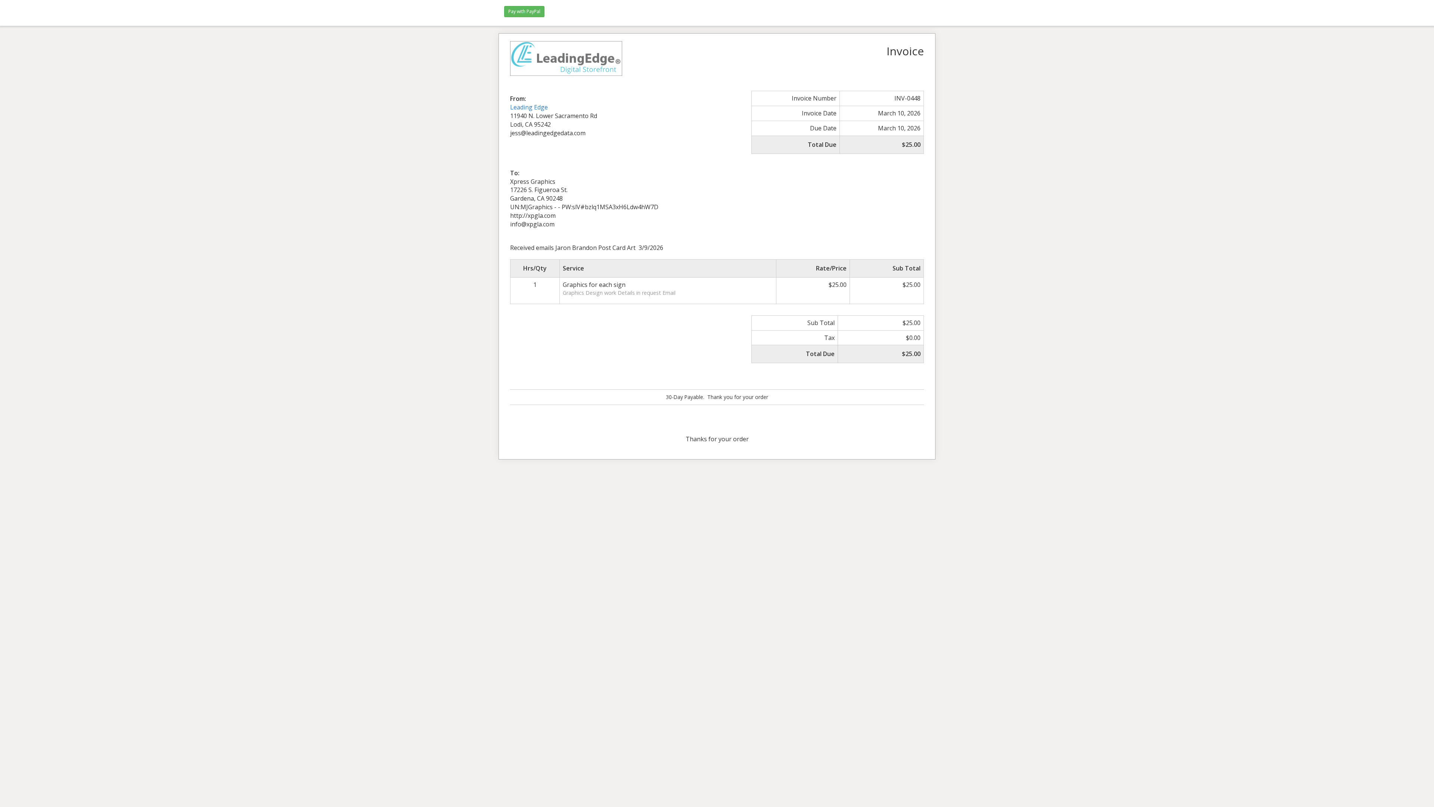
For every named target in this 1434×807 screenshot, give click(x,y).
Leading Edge (529, 107)
